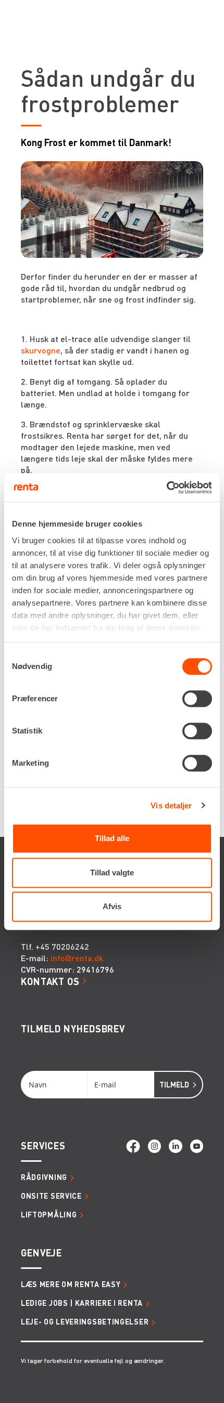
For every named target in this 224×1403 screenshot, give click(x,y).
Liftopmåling (49, 1214)
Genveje (41, 1252)
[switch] (197, 698)
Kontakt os (50, 981)
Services (43, 1145)
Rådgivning (44, 1177)
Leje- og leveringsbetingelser (84, 1321)
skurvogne (40, 350)
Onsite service (51, 1195)
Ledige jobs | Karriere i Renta (82, 1302)
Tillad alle (112, 838)
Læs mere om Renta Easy (70, 1284)
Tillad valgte (112, 872)
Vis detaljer (171, 805)
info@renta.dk (77, 957)
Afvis (112, 906)
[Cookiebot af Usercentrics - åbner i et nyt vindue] (166, 487)
